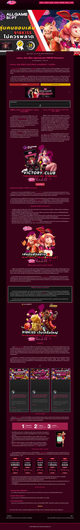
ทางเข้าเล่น (56, 2)
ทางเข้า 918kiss (17, 444)
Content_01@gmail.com (37, 60)
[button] (10, 92)
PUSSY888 (62, 2)
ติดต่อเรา (67, 2)
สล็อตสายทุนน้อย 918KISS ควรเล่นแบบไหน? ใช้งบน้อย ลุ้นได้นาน (19, 396)
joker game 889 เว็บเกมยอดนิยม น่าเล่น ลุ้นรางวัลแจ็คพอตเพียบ (61, 517)
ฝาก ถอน (15, 420)
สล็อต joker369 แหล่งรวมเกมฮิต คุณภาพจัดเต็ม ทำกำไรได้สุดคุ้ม (19, 517)
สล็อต (26, 76)
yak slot (20, 133)
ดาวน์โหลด (46, 2)
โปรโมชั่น (51, 2)
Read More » (13, 407)
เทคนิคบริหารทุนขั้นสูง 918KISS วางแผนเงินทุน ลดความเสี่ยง (39, 396)
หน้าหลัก (41, 2)
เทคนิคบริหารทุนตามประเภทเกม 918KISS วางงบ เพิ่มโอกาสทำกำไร (60, 396)
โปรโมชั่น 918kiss (43, 452)
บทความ (71, 2)
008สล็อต (44, 292)
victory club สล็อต (19, 347)
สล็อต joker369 (39, 200)
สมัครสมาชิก (18, 417)
